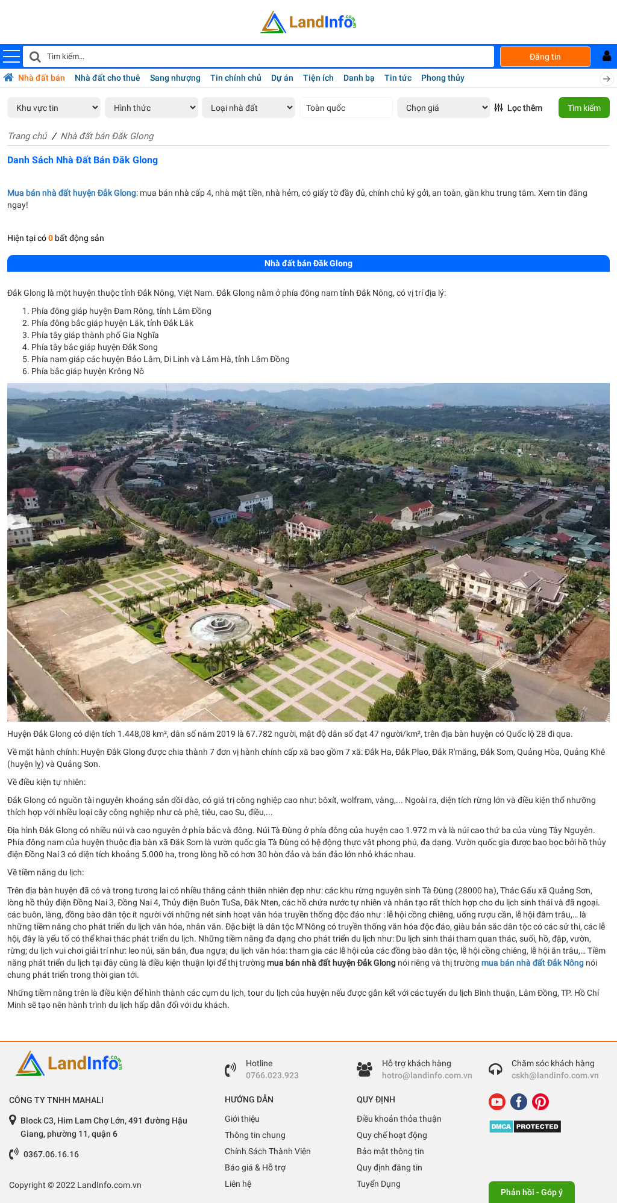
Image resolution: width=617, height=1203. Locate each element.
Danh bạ (359, 78)
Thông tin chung (255, 1135)
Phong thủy (443, 78)
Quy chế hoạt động (392, 1135)
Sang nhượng (175, 78)
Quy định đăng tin (389, 1167)
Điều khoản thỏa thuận (399, 1118)
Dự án (282, 78)
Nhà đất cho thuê (107, 78)
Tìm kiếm (584, 108)
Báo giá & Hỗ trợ (255, 1167)
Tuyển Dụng (379, 1184)
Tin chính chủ (236, 78)
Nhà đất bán (41, 78)
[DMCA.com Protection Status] (546, 1126)
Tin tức (398, 78)
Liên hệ (238, 1184)
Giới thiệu (242, 1118)
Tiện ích (318, 78)
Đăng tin (545, 56)
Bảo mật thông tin (390, 1151)
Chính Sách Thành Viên (268, 1151)
